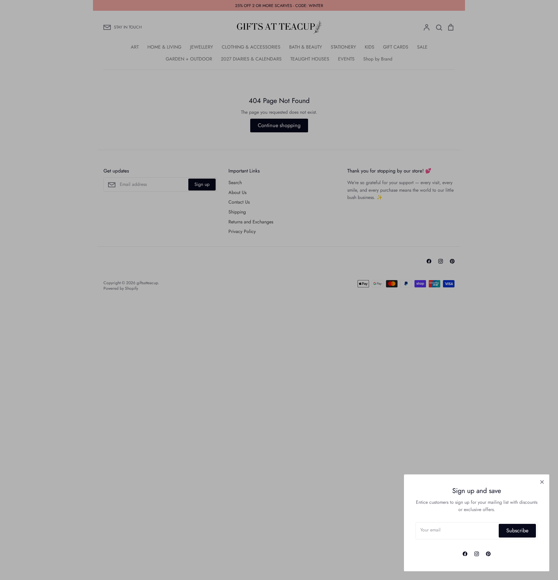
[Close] (542, 481)
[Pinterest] (488, 554)
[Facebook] (465, 554)
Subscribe (517, 530)
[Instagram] (476, 554)
